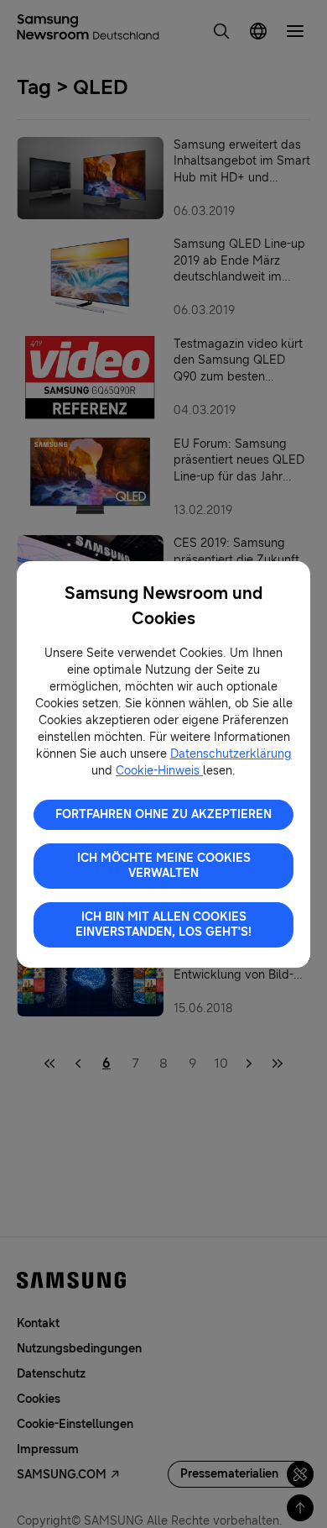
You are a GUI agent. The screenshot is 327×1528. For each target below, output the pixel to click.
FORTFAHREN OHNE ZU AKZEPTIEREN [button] (163, 814)
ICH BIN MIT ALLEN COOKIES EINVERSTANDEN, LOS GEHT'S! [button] (163, 924)
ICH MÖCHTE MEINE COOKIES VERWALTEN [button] (164, 865)
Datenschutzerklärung (231, 754)
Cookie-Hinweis (159, 771)
